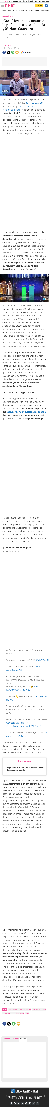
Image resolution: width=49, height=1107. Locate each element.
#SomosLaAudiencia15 (16, 726)
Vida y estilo (23, 10)
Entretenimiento (7, 16)
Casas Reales (12, 10)
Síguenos (28, 52)
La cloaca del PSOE (31, 1)
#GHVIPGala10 (40, 686)
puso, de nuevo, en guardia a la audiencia (26, 412)
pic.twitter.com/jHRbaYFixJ (18, 690)
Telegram (33, 1103)
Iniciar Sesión (46, 5)
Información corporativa (14, 1096)
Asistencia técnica (25, 1098)
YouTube (22, 1103)
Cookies (12, 1098)
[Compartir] (4, 52)
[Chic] (10, 5)
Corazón (3, 10)
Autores (37, 1098)
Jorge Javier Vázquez (39, 1010)
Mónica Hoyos (19, 1013)
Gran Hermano (12, 1010)
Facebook (11, 1103)
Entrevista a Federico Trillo (17, 1)
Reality (27, 1013)
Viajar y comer (34, 10)
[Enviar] (12, 52)
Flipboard (29, 1103)
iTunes (37, 1103)
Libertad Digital (24, 1091)
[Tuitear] (8, 52)
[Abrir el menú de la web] (3, 6)
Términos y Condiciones (34, 1096)
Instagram (18, 1103)
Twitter (15, 1103)
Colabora (39, 5)
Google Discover (26, 1103)
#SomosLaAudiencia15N (17, 723)
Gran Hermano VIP (34, 103)
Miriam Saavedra (8, 1013)
